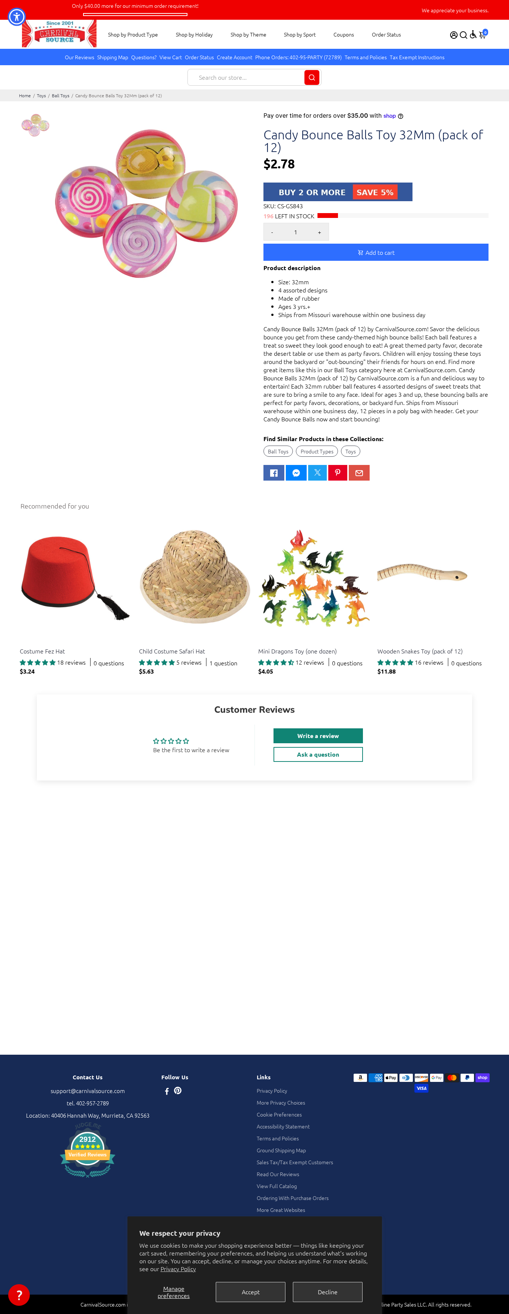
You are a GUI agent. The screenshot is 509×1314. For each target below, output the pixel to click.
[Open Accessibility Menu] (473, 34)
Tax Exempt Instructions (417, 57)
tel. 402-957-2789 (88, 1103)
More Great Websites (281, 1209)
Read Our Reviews (278, 1174)
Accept (251, 1292)
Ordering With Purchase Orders (293, 1197)
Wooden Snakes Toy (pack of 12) (420, 651)
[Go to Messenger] (296, 473)
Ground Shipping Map (281, 1150)
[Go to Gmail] (359, 473)
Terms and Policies (366, 57)
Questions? (144, 57)
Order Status (386, 34)
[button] (19, 1295)
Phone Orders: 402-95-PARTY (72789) (298, 57)
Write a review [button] (318, 736)
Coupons (343, 34)
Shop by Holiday (194, 34)
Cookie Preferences (279, 1114)
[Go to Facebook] (273, 473)
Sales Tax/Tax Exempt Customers (295, 1162)
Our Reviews (79, 57)
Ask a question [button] (318, 754)
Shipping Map (112, 57)
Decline (328, 1292)
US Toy (27, 641)
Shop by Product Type (133, 34)
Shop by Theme (248, 34)
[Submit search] (311, 77)
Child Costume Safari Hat (172, 651)
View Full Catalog (277, 1186)
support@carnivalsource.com (88, 1091)
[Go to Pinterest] (337, 473)
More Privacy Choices (281, 1102)
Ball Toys (60, 95)
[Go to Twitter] (317, 473)
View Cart (170, 57)
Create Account (234, 57)
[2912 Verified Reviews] (87, 1178)
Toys (41, 95)
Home (25, 95)
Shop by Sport (300, 34)
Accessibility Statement (283, 1126)
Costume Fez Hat (42, 651)
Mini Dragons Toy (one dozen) (297, 651)
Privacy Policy (178, 1268)
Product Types (317, 451)
